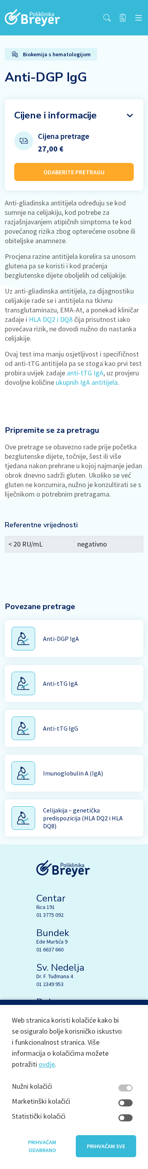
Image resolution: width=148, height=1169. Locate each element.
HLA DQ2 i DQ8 (51, 319)
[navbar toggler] (138, 18)
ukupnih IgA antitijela (87, 382)
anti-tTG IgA (85, 372)
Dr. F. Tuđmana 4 (54, 976)
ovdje (47, 1064)
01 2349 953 (50, 984)
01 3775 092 (50, 914)
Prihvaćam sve (106, 1146)
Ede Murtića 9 (51, 941)
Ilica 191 (45, 907)
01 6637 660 (50, 949)
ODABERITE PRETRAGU (74, 172)
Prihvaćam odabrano (42, 1146)
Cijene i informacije (55, 115)
